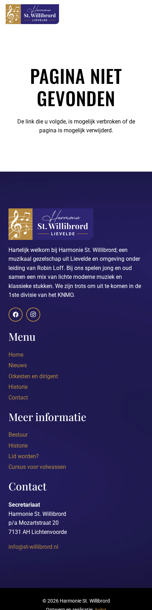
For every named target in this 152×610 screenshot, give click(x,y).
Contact (18, 397)
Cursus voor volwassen (37, 467)
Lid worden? (23, 456)
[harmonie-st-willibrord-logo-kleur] (32, 14)
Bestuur (18, 434)
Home (15, 354)
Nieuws (17, 365)
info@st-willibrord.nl (33, 546)
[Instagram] (33, 314)
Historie (18, 387)
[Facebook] (15, 314)
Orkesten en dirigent (33, 376)
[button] (142, 14)
